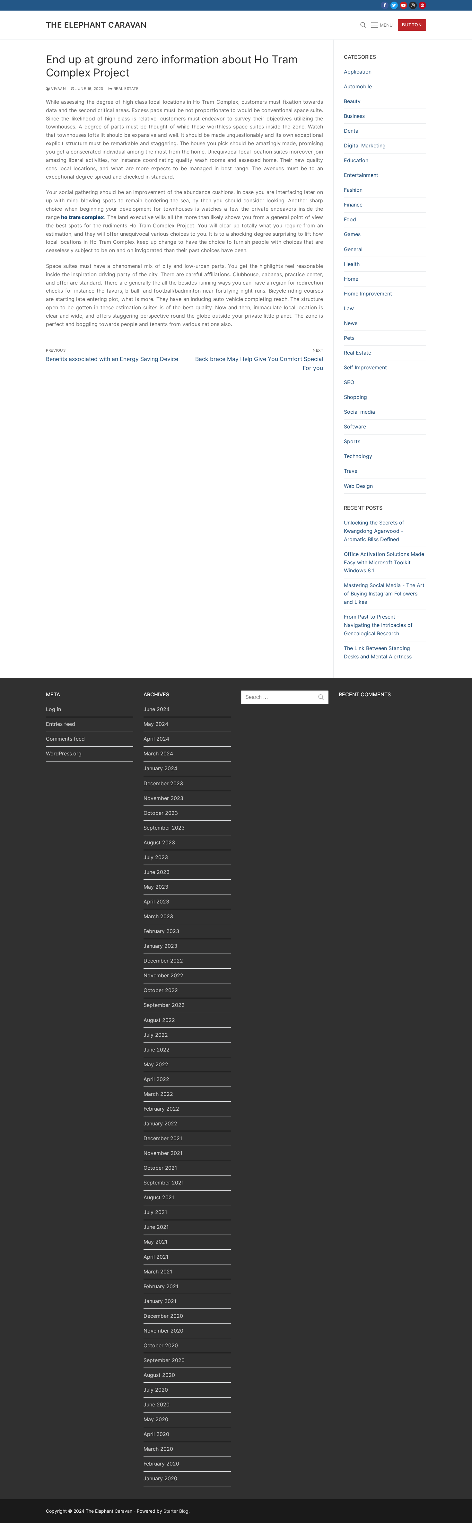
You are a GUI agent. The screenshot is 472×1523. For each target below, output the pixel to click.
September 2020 (164, 1360)
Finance (353, 204)
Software (355, 426)
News (350, 323)
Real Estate (125, 88)
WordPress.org (64, 753)
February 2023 (161, 931)
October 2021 (160, 1168)
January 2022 (160, 1123)
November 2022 (163, 975)
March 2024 (158, 753)
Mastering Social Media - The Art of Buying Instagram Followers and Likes (384, 593)
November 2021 (163, 1153)
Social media (359, 412)
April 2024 (156, 738)
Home (351, 279)
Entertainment (361, 175)
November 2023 (163, 798)
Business (354, 116)
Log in (53, 709)
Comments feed (65, 738)
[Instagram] (412, 5)
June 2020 (157, 1404)
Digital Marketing (365, 145)
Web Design (358, 486)
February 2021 (161, 1286)
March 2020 (158, 1449)
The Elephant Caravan (96, 25)
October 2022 (161, 990)
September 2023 (164, 827)
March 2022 (158, 1094)
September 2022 (164, 1005)
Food (350, 219)
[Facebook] (384, 5)
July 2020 (156, 1390)
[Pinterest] (422, 5)
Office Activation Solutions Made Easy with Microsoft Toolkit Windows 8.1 (384, 562)
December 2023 (163, 783)
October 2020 (161, 1345)
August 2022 (159, 1020)
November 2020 (163, 1330)
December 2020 (163, 1316)
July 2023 (156, 857)
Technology (358, 456)
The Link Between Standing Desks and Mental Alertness (378, 652)
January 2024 (160, 768)
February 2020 (161, 1463)
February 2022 (161, 1108)
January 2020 (160, 1478)
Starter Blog (175, 1511)
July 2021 (155, 1212)
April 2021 (156, 1257)
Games (352, 234)
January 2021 (160, 1301)
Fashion (353, 190)
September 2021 (164, 1182)
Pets (349, 338)
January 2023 (160, 946)
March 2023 (158, 916)
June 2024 (157, 709)
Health (352, 264)
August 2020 (159, 1375)
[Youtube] (403, 5)
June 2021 (156, 1227)
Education (356, 160)
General (353, 249)
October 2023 (161, 813)
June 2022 (157, 1049)
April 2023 (156, 901)
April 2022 (156, 1079)
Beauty (352, 101)
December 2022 (163, 960)
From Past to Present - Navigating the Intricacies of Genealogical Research (378, 625)
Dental (352, 131)
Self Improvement (365, 367)
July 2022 (156, 1035)
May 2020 (156, 1419)
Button (412, 24)
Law (349, 308)
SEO (349, 382)
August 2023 (159, 842)
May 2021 (155, 1241)
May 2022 (156, 1064)
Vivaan (58, 88)
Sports (352, 441)
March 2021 (158, 1271)
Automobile (358, 86)
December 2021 (163, 1138)
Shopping (355, 397)
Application (357, 71)
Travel (351, 471)
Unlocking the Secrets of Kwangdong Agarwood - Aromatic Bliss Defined (374, 530)
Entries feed (60, 724)
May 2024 (156, 724)
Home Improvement (368, 293)
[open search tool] (363, 25)
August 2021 (159, 1197)
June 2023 (157, 872)
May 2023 (156, 887)
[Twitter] (394, 5)
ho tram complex (82, 217)
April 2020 (156, 1434)
